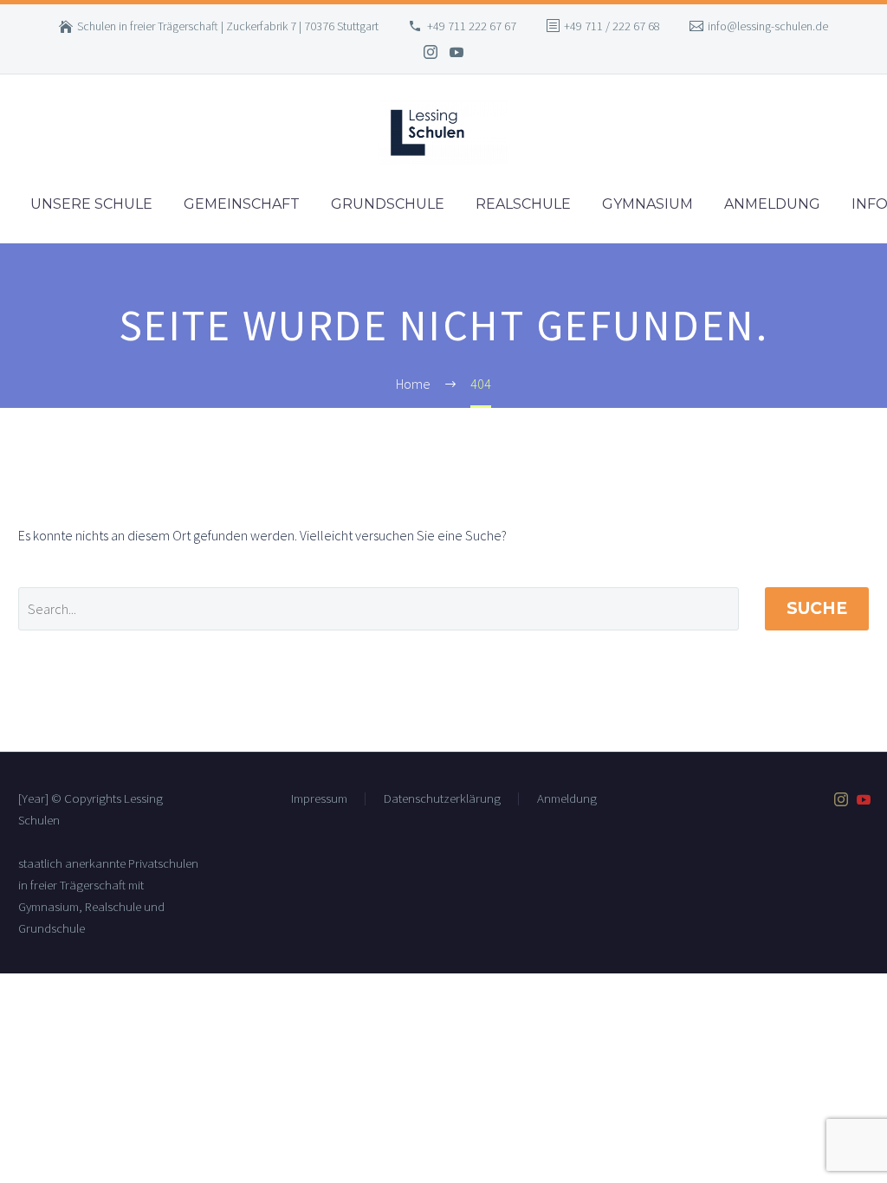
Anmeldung (772, 204)
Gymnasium (647, 204)
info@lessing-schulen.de (768, 26)
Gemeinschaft (242, 204)
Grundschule (387, 204)
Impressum (319, 798)
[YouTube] (456, 52)
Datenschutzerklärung (442, 798)
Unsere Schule (91, 204)
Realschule (523, 204)
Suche (817, 608)
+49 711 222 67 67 (471, 26)
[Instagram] (431, 52)
